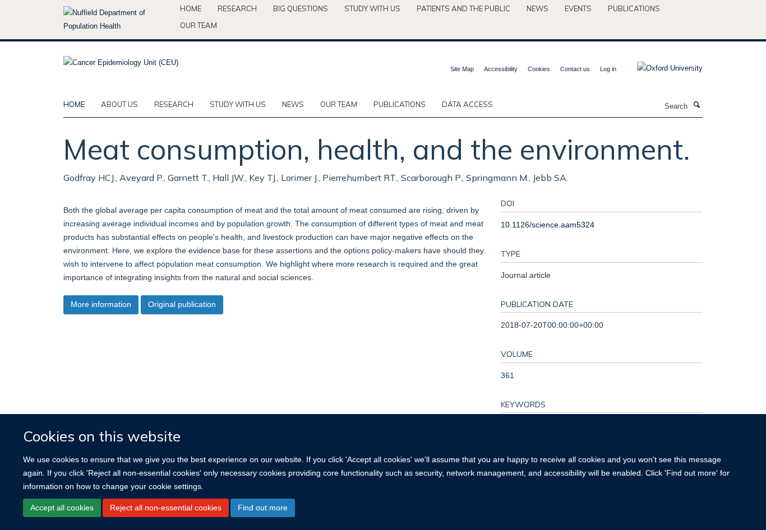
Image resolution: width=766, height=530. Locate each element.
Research (237, 8)
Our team (198, 25)
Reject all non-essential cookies (166, 507)
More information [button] (101, 304)
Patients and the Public (463, 8)
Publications (634, 8)
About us (119, 104)
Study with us (372, 8)
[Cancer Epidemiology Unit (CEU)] (120, 59)
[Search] (696, 105)
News (537, 8)
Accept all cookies (62, 507)
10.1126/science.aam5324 (547, 224)
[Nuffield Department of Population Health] (117, 20)
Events (578, 8)
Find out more (263, 507)
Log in (608, 69)
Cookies (539, 69)
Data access (467, 104)
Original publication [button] (182, 304)
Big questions (300, 8)
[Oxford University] (661, 68)
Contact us (575, 69)
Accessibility (501, 69)
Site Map (462, 69)
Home (190, 8)
